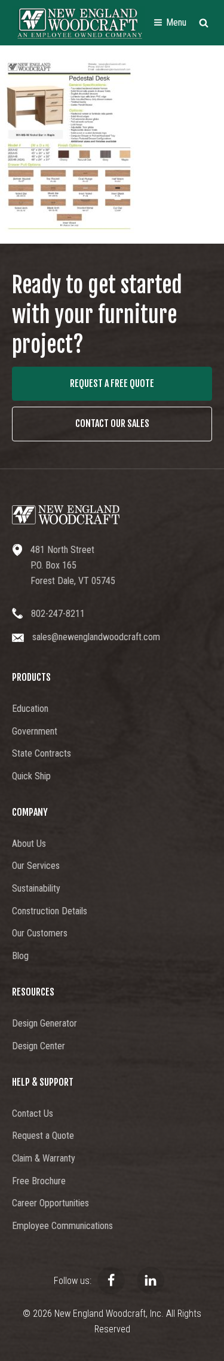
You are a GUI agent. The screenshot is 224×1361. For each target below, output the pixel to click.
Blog (20, 955)
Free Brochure (39, 1181)
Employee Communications (62, 1225)
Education (30, 708)
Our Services (36, 865)
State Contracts (41, 753)
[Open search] (203, 22)
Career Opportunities (50, 1203)
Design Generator (44, 1023)
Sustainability (36, 888)
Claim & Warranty (43, 1158)
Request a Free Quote (112, 383)
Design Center (38, 1046)
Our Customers (39, 933)
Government (34, 731)
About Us (29, 843)
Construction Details (49, 911)
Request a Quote (43, 1135)
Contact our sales (112, 423)
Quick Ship (31, 776)
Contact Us (32, 1113)
